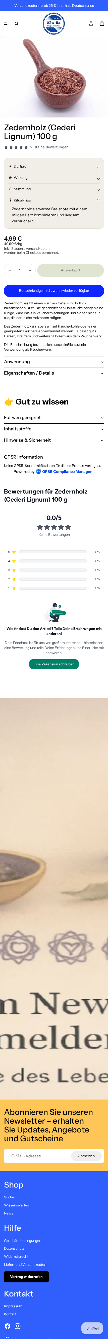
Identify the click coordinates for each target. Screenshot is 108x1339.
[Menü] (6, 23)
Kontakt (10, 1314)
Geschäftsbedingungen (22, 1240)
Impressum (13, 1306)
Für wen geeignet (22, 417)
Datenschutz (14, 1248)
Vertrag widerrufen (26, 1276)
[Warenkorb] (101, 23)
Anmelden (86, 1156)
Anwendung (17, 361)
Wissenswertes (16, 1205)
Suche (9, 1197)
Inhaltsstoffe (17, 429)
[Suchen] (16, 23)
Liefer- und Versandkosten (25, 1264)
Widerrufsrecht (16, 1256)
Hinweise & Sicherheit (27, 440)
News (8, 1213)
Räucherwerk (91, 336)
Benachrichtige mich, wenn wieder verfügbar (54, 290)
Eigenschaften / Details (29, 373)
